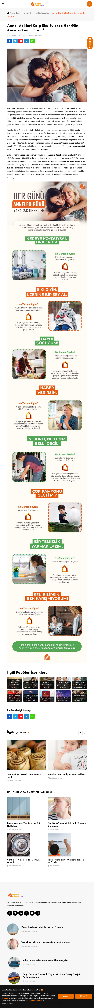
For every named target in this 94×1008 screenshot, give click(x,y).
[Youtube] (20, 41)
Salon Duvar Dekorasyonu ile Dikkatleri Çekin (45, 961)
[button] (80, 733)
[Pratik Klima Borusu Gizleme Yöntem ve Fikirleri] (59, 844)
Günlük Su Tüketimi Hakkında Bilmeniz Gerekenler (46, 942)
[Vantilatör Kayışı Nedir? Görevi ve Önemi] (18, 844)
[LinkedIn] (26, 41)
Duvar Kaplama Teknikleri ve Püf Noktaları (42, 927)
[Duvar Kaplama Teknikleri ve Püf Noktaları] (18, 808)
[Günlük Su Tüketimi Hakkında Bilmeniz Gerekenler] (59, 808)
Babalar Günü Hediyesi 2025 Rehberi (66, 775)
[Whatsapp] (32, 41)
